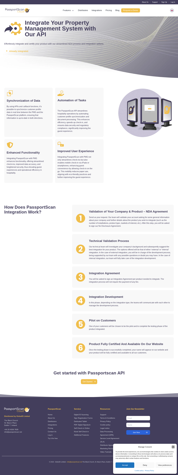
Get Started (87, 382)
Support (155, 2)
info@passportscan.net (74, 462)
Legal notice (104, 428)
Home (50, 415)
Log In (173, 2)
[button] (173, 447)
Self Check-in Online (82, 428)
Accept (125, 465)
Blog (117, 10)
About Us (145, 2)
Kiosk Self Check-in (81, 432)
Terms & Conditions (107, 418)
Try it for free (53, 438)
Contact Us (52, 432)
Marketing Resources (108, 448)
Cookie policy (139, 470)
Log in (50, 435)
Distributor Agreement (108, 445)
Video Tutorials (106, 452)
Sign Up (164, 2)
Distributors (83, 10)
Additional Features (81, 435)
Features (67, 10)
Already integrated (18, 51)
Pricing (109, 10)
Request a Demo (130, 10)
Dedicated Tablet (80, 421)
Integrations (97, 10)
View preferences (165, 465)
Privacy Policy (149, 470)
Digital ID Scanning (81, 415)
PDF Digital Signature (82, 425)
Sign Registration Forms (83, 418)
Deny (145, 465)
